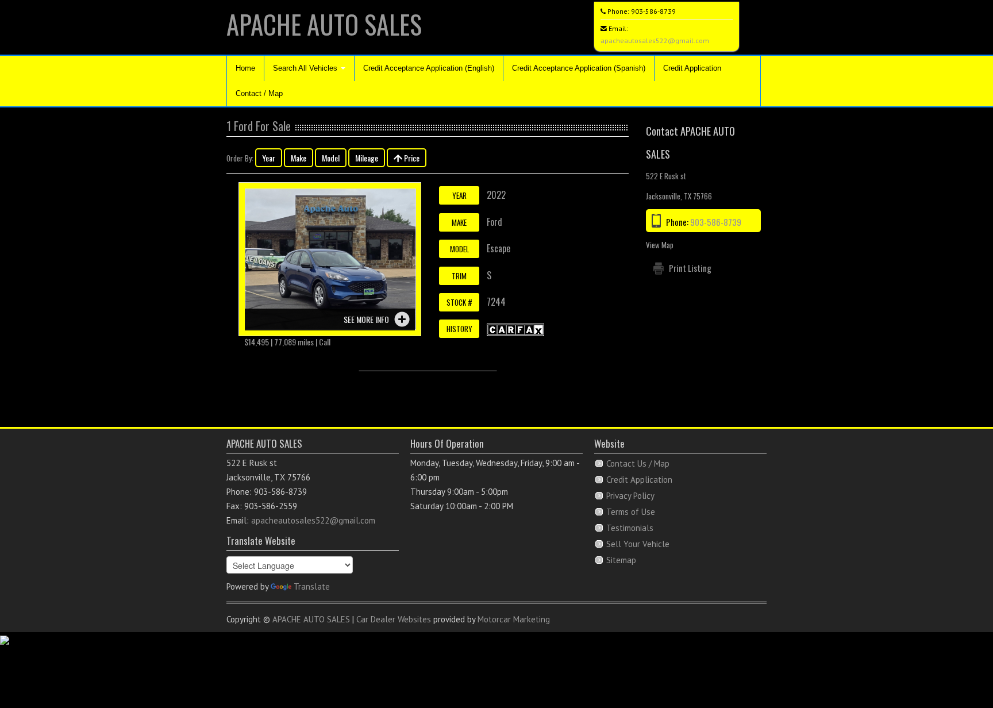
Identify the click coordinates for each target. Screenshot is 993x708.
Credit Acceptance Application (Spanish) (578, 68)
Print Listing (690, 267)
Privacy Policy (630, 495)
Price (410, 158)
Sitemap (621, 560)
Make (298, 158)
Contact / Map (259, 93)
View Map (659, 245)
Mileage (366, 158)
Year (268, 158)
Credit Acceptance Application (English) (428, 68)
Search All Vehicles (306, 68)
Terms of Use (630, 511)
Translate (312, 586)
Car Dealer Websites (393, 619)
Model (331, 158)
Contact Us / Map (637, 463)
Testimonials (629, 527)
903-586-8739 (653, 11)
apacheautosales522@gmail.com (655, 40)
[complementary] (958, 673)
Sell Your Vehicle (637, 543)
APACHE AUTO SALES (324, 24)
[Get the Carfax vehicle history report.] (515, 328)
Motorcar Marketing (514, 619)
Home (245, 68)
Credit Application (692, 68)
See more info (366, 319)
